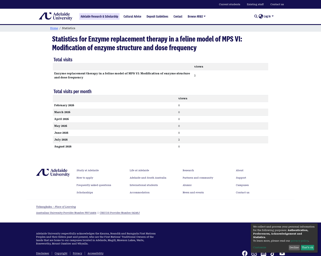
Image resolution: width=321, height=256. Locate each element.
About (239, 170)
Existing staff (255, 4)
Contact (178, 16)
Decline (294, 247)
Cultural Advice (132, 16)
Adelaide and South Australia (148, 177)
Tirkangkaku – (56, 206)
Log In (267, 16)
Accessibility (95, 253)
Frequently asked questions (94, 185)
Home (54, 28)
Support (241, 177)
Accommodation (140, 192)
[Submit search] (256, 16)
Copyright (61, 253)
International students (144, 185)
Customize (259, 247)
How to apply (85, 177)
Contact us (277, 4)
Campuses (242, 185)
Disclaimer (42, 253)
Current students (229, 4)
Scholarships (85, 192)
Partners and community (198, 177)
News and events (193, 192)
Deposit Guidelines (157, 16)
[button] (260, 16)
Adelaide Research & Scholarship (99, 16)
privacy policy (299, 240)
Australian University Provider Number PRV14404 (66, 212)
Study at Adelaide (88, 170)
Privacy (77, 253)
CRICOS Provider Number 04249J (120, 212)
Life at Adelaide (139, 170)
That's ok (307, 247)
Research (188, 170)
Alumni (187, 185)
